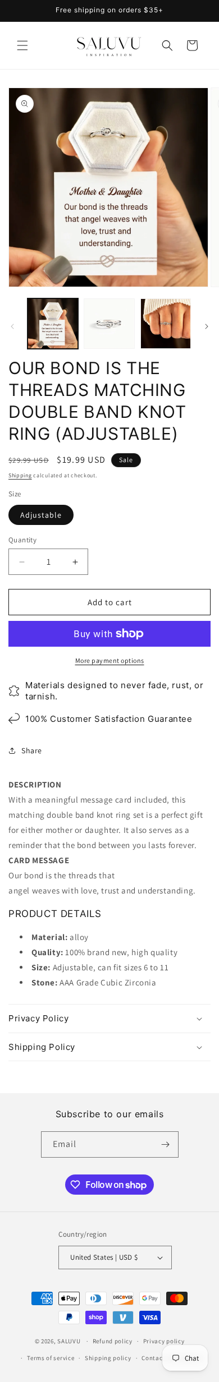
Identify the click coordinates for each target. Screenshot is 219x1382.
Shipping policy (108, 1358)
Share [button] (31, 750)
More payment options (109, 660)
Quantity (22, 540)
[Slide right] (206, 326)
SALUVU (68, 1341)
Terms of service (50, 1358)
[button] (22, 45)
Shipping (20, 475)
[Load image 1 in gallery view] (53, 323)
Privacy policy (164, 1341)
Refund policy (113, 1341)
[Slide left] (12, 326)
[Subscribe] (165, 1144)
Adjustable (41, 515)
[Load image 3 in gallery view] (165, 323)
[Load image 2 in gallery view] (109, 323)
